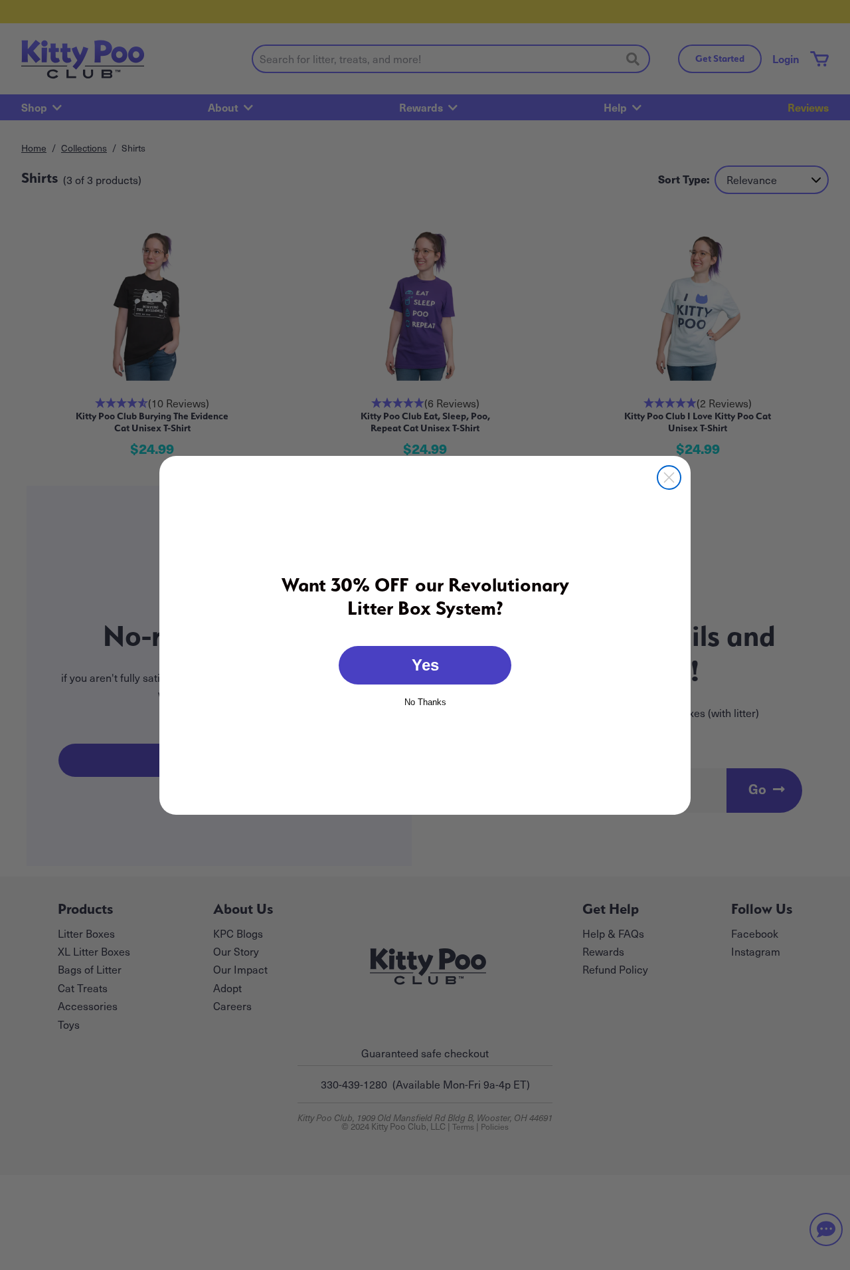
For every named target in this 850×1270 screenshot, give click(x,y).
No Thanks (425, 701)
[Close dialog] (669, 477)
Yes (425, 665)
